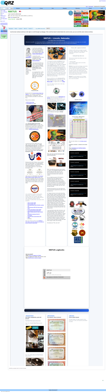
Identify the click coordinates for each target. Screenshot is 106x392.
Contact (90, 8)
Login (102, 8)
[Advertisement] (55, 380)
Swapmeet (65, 8)
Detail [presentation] (16, 28)
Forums (41, 8)
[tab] (11, 29)
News (30, 8)
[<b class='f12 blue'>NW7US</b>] (97, 20)
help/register (90, 6)
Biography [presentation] (11, 28)
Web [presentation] (25, 28)
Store (53, 8)
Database (18, 8)
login (87, 6)
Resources (78, 8)
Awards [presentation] (30, 28)
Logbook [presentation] (20, 28)
